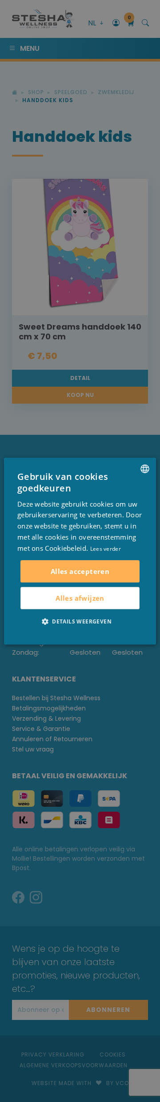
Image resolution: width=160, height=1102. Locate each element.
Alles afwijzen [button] (80, 598)
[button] (80, 621)
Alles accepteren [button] (80, 571)
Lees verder (105, 549)
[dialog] (80, 551)
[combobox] (144, 468)
